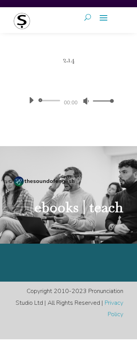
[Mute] (86, 101)
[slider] (101, 100)
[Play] (31, 100)
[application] (68, 100)
